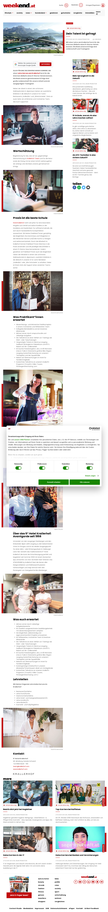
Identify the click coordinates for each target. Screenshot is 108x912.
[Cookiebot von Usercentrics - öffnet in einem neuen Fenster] (90, 428)
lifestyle (8, 13)
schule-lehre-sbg (75, 28)
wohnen (58, 898)
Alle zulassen (85, 482)
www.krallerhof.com (20, 769)
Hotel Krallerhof (18, 223)
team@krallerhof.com (21, 766)
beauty (41, 882)
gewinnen (54, 13)
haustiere (42, 898)
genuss (41, 895)
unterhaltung (60, 895)
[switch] (42, 468)
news (28, 13)
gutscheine (65, 13)
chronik (41, 885)
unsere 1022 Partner (22, 440)
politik (57, 882)
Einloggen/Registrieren (93, 5)
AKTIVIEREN (45, 64)
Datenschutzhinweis (59, 908)
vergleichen (60, 901)
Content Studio (15, 908)
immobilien (89, 13)
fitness (41, 892)
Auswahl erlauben (53, 482)
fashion (41, 888)
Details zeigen (90, 476)
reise (57, 885)
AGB (47, 908)
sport (57, 892)
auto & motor (43, 879)
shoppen (41, 901)
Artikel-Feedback (91, 908)
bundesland (40, 13)
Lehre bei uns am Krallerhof (29, 73)
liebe (57, 879)
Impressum (39, 908)
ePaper (72, 908)
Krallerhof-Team (33, 158)
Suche (61, 5)
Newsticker (74, 5)
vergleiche (77, 13)
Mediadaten (28, 908)
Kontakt (79, 908)
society (20, 13)
